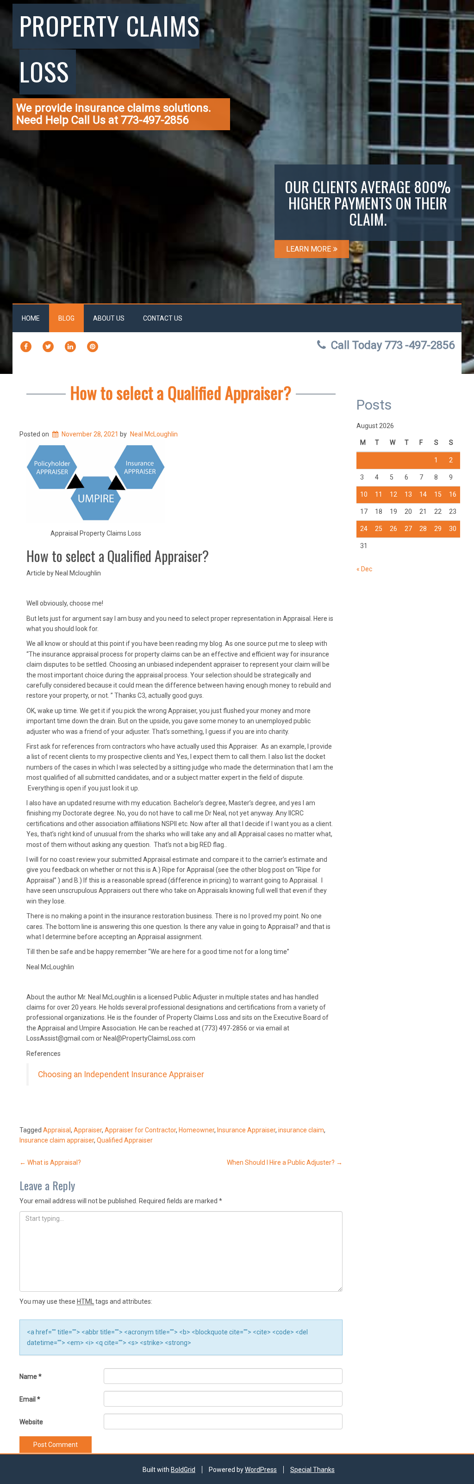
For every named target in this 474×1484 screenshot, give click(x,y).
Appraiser (88, 1130)
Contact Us (162, 318)
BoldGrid (183, 1469)
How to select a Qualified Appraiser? (180, 392)
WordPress (261, 1469)
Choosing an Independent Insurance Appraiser (121, 1074)
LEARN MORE (308, 249)
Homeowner (196, 1130)
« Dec (364, 569)
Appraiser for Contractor (140, 1130)
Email (29, 1399)
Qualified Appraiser (125, 1140)
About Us (109, 318)
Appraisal (57, 1130)
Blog (66, 318)
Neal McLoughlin (154, 434)
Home (31, 318)
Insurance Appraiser (246, 1130)
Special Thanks (312, 1469)
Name (30, 1376)
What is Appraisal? (50, 1162)
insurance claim (301, 1130)
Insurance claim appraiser (56, 1140)
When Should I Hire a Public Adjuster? (285, 1162)
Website (31, 1422)
